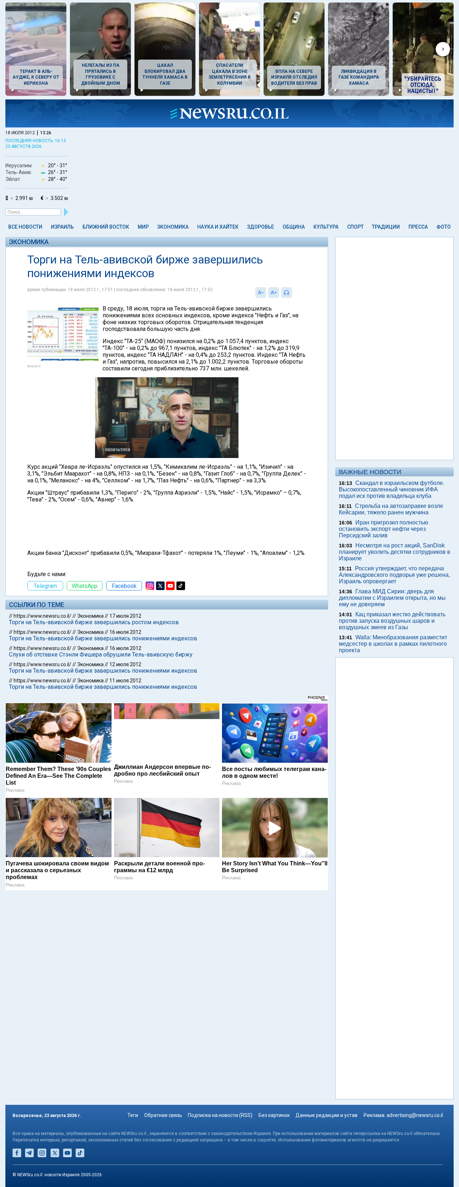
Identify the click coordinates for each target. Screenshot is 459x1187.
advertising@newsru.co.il (415, 1115)
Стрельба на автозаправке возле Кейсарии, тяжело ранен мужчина (391, 509)
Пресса (418, 227)
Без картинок (274, 1115)
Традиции (386, 227)
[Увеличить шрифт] (273, 292)
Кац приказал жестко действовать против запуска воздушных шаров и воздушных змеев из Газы (392, 620)
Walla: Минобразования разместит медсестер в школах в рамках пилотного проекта (393, 643)
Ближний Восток (105, 227)
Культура (326, 227)
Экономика (173, 227)
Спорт (355, 227)
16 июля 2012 (125, 632)
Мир (143, 227)
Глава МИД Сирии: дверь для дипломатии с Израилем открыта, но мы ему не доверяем (392, 597)
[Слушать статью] (293, 292)
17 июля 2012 (125, 616)
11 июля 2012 (125, 680)
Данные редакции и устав (326, 1115)
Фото (443, 227)
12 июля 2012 (125, 664)
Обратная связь (163, 1115)
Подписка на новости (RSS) (220, 1115)
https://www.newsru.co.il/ (42, 616)
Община (294, 227)
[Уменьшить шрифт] (260, 292)
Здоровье (260, 227)
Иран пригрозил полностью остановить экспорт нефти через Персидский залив (383, 528)
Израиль (62, 227)
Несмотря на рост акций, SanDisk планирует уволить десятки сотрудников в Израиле (394, 551)
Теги (132, 1115)
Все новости (25, 227)
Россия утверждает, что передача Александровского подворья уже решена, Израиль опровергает (394, 574)
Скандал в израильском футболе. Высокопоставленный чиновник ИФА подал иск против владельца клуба (391, 489)
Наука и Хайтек (217, 227)
